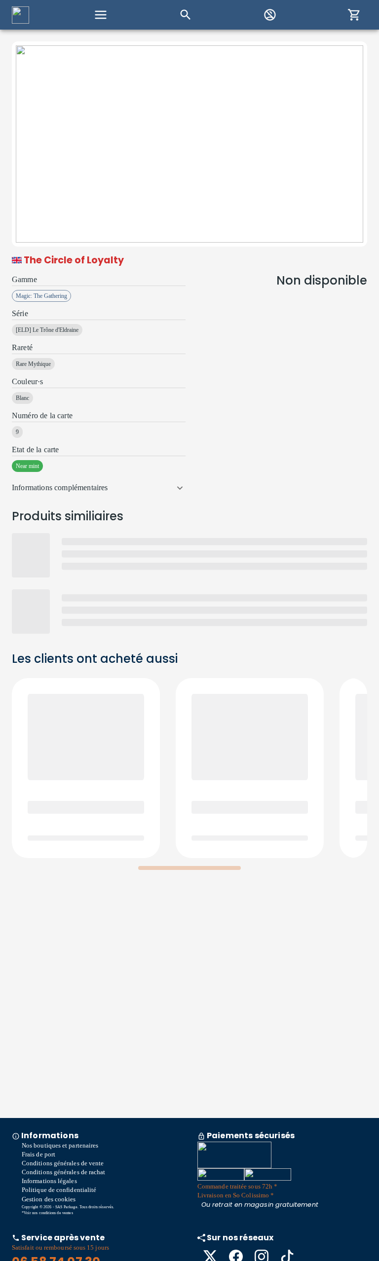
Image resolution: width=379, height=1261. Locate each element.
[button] (99, 488)
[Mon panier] (354, 15)
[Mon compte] (270, 15)
